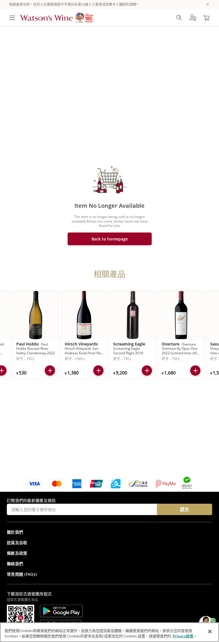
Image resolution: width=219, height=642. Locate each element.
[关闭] (210, 631)
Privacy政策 (183, 636)
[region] (109, 632)
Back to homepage (110, 239)
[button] (192, 17)
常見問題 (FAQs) (22, 574)
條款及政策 (17, 553)
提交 (184, 509)
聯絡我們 (15, 563)
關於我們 (15, 532)
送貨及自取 (17, 542)
